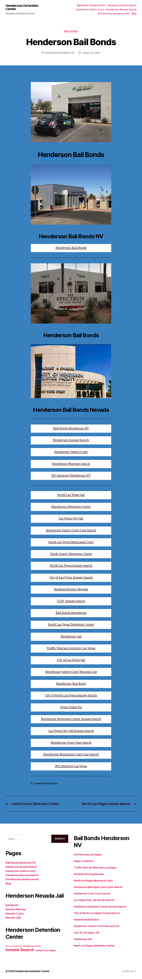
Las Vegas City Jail (71, 518)
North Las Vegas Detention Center (71, 625)
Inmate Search (20, 949)
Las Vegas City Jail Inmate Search (71, 731)
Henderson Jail (71, 636)
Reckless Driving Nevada (71, 589)
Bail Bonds (71, 31)
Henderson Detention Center (22, 7)
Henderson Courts (32, 946)
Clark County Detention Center (71, 554)
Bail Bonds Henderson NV (91, 5)
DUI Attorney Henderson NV (113, 13)
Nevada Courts (15, 913)
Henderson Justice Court (90, 9)
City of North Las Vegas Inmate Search (71, 695)
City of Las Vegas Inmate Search (71, 578)
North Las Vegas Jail (71, 495)
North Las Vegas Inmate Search (71, 566)
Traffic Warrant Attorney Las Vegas (71, 648)
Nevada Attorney (16, 909)
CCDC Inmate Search (71, 601)
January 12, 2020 (91, 52)
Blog (134, 13)
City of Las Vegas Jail (71, 660)
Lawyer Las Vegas (45, 950)
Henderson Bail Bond (71, 684)
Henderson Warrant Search (121, 9)
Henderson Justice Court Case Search (71, 530)
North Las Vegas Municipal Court (71, 542)
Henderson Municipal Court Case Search (71, 754)
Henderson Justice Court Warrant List (71, 672)
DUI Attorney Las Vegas (71, 766)
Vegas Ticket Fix (71, 707)
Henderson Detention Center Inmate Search (71, 719)
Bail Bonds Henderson (71, 613)
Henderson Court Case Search (71, 743)
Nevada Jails (13, 917)
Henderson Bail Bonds (71, 248)
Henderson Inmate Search (121, 5)
